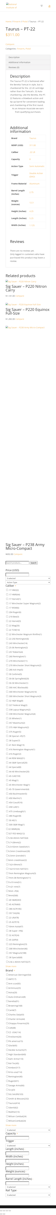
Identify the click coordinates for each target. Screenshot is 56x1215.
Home (8, 21)
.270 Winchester (17, 661)
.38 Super (14, 740)
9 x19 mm (14, 882)
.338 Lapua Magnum (19, 709)
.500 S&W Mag (16, 824)
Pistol (25, 21)
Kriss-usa (15, 1072)
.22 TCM (14, 629)
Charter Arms (16, 1019)
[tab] (28, 57)
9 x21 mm (14, 886)
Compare (10, 44)
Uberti (13, 1107)
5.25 (31, 218)
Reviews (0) (14, 67)
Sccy (11, 1089)
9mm (13, 895)
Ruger (13, 1081)
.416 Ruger (14, 754)
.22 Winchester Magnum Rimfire (25, 634)
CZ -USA (14, 1032)
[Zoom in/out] (10, 1210)
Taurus (32, 138)
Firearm (17, 21)
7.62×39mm (15, 864)
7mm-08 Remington (19, 877)
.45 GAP (13, 939)
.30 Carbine (15, 674)
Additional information (19, 62)
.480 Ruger (14, 815)
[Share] (4, 1210)
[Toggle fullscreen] (7, 1210)
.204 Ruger (14, 612)
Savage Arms (16, 1085)
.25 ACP (13, 922)
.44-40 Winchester (18, 771)
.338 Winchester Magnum (21, 714)
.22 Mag (14, 625)
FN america (15, 1041)
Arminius (14, 988)
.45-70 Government (18, 789)
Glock (12, 1045)
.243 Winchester (17, 643)
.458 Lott (13, 807)
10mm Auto (15, 926)
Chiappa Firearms (18, 1023)
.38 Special (15, 957)
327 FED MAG (16, 833)
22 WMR (14, 829)
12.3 (31, 202)
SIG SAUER (15, 1094)
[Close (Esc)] (1, 1210)
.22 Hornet (14, 621)
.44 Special (14, 767)
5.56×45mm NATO (18, 838)
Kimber (14, 1067)
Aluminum (34, 183)
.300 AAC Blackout (18, 687)
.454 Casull (15, 802)
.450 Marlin (15, 798)
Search (33, 563)
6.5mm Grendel (17, 855)
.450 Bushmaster (17, 793)
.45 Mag (13, 780)
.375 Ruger (14, 731)
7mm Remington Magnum (22, 873)
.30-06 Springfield (18, 678)
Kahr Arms (15, 1058)
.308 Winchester (17, 948)
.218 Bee (13, 616)
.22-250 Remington (18, 638)
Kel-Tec (13, 1063)
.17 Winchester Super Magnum (24, 603)
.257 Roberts (15, 652)
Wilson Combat (17, 1116)
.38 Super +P (15, 930)
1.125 (32, 225)
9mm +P (13, 891)
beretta (13, 1001)
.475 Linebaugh (17, 811)
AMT (12, 979)
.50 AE (12, 820)
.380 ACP (14, 908)
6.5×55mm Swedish (18, 846)
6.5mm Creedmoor (19, 851)
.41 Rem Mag (16, 745)
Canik (12, 1010)
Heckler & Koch (17, 1050)
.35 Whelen (15, 718)
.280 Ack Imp (15, 669)
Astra (12, 992)
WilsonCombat (17, 1120)
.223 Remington (17, 944)
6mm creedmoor (17, 860)
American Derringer (19, 974)
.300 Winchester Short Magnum (24, 696)
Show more (11, 966)
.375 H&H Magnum (18, 727)
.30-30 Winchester (18, 683)
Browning (15, 1005)
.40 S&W (14, 900)
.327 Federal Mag (17, 705)
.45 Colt (14, 776)
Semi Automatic (37, 166)
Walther (14, 1112)
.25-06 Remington (18, 647)
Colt (12, 1027)
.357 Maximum (16, 722)
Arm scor (14, 983)
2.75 (31, 192)
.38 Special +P (16, 736)
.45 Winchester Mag (19, 784)
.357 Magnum (17, 953)
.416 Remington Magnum (21, 749)
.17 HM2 (13, 590)
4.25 (31, 211)
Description (14, 57)
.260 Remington (17, 656)
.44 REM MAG (16, 758)
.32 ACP (13, 935)
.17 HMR (14, 594)
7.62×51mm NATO (18, 868)
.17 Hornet (14, 599)
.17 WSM (13, 607)
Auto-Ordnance (17, 997)
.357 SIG (14, 913)
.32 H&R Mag (15, 700)
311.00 (32, 145)
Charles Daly (16, 1014)
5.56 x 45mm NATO (19, 961)
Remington (15, 1076)
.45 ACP (14, 904)
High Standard (17, 1054)
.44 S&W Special (17, 762)
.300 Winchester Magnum (22, 691)
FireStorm (14, 1036)
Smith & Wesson (18, 1098)
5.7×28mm (14, 842)
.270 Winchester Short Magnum (24, 665)
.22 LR (32, 152)
